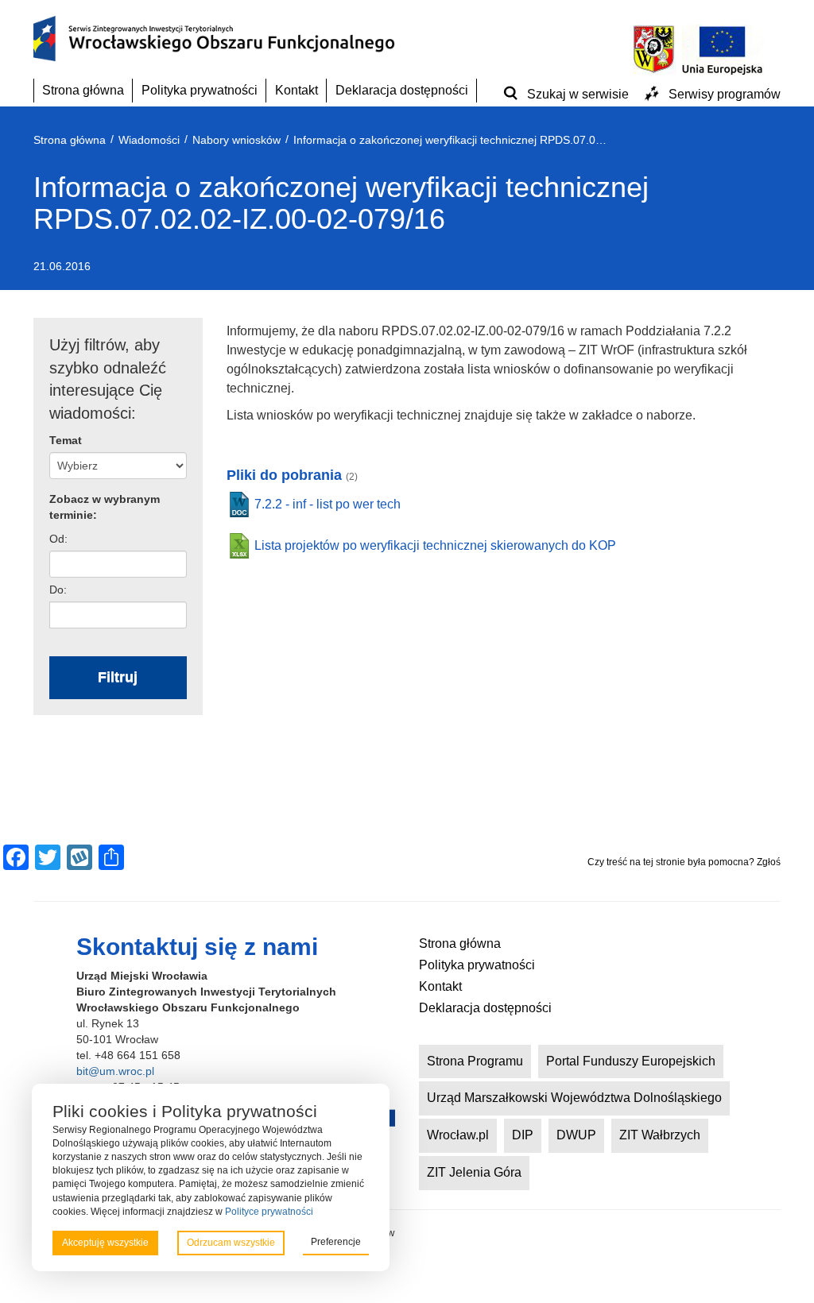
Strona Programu (475, 1061)
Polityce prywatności (269, 1211)
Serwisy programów (725, 94)
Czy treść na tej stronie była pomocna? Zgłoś (684, 862)
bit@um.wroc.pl (115, 1071)
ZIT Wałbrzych (659, 1135)
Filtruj (118, 677)
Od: (58, 538)
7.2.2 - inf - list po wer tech (327, 504)
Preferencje (336, 1241)
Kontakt (296, 90)
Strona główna (83, 90)
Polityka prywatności (199, 90)
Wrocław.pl (458, 1135)
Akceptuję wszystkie (105, 1242)
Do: (58, 589)
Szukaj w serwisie (578, 94)
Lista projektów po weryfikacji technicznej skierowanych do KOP (435, 545)
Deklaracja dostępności (401, 90)
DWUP (576, 1135)
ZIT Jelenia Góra (474, 1172)
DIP (522, 1135)
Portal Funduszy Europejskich (630, 1061)
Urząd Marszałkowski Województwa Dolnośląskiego (574, 1097)
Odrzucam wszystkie (231, 1242)
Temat (65, 440)
